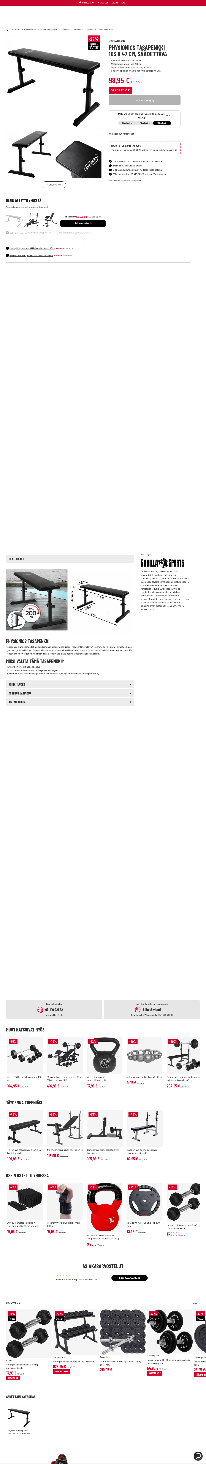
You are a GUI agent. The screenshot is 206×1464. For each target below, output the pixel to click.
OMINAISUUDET (16, 684)
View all (196, 1303)
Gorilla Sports (117, 41)
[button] (198, 1456)
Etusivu (15, 29)
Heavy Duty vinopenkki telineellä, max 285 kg (32, 248)
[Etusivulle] (33, 12)
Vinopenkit (65, 29)
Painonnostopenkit (48, 29)
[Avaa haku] (165, 12)
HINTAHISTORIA (17, 702)
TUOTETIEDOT (16, 559)
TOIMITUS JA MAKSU (19, 693)
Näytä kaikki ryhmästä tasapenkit (125, 180)
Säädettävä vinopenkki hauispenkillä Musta (31, 255)
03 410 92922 (137, 174)
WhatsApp (158, 174)
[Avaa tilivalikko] (190, 12)
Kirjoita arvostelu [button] (129, 1278)
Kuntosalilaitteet (29, 29)
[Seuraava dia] (196, 1346)
